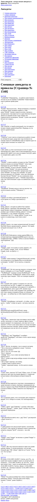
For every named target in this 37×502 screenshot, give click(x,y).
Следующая (13, 495)
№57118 (3, 381)
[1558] (17, 488)
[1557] (22, 488)
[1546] (3, 492)
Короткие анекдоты (11, 16)
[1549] (25, 490)
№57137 (3, 124)
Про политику (9, 62)
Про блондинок (10, 69)
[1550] (20, 490)
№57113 (3, 436)
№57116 (3, 405)
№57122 (3, 318)
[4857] (7, 486)
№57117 (3, 396)
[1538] (3, 493)
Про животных (9, 30)
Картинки (8, 76)
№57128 (3, 246)
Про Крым (8, 68)
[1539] (33, 492)
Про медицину (9, 28)
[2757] (3, 488)
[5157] (3, 486)
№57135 (3, 148)
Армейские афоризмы (12, 57)
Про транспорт (9, 25)
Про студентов (9, 35)
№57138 (3, 107)
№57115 (3, 416)
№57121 (3, 334)
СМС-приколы (9, 52)
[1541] (25, 492)
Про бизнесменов (10, 32)
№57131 (3, 205)
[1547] (33, 490)
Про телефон (9, 50)
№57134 (3, 160)
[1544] (11, 492)
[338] (20, 493)
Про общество (9, 23)
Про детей (8, 33)
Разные (7, 61)
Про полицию (9, 20)
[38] (23, 493)
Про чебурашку (10, 74)
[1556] (26, 488)
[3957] (20, 486)
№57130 (3, 222)
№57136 (3, 135)
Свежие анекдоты (10, 13)
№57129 (3, 233)
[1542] (20, 492)
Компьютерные (10, 37)
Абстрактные (9, 42)
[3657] (25, 486)
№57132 (3, 196)
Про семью (8, 45)
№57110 (3, 475)
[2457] (7, 488)
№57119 (3, 371)
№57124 (3, 299)
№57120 (3, 344)
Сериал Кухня (9, 64)
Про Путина (9, 73)
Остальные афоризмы (12, 59)
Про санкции (9, 71)
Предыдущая (5, 495)
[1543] (16, 492)
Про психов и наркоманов (13, 40)
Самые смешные (10, 15)
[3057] (33, 486)
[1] (25, 493)
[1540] (29, 492)
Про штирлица (9, 21)
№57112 (3, 445)
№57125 (3, 282)
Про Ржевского (9, 44)
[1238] (9, 493)
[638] (16, 493)
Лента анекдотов (6, 5)
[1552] (11, 490)
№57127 (3, 257)
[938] (13, 493)
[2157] (11, 488)
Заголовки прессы (10, 54)
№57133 (3, 187)
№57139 (3, 96)
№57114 (3, 425)
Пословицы (8, 56)
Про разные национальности (14, 18)
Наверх (3, 500)
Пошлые (7, 39)
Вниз (7, 500)
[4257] (16, 486)
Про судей (8, 49)
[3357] (29, 486)
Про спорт (8, 47)
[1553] (7, 490)
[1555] (30, 488)
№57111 (3, 457)
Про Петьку (8, 27)
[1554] (3, 490)
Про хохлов (8, 66)
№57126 (3, 267)
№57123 (3, 309)
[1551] (16, 490)
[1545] (7, 492)
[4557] (11, 486)
